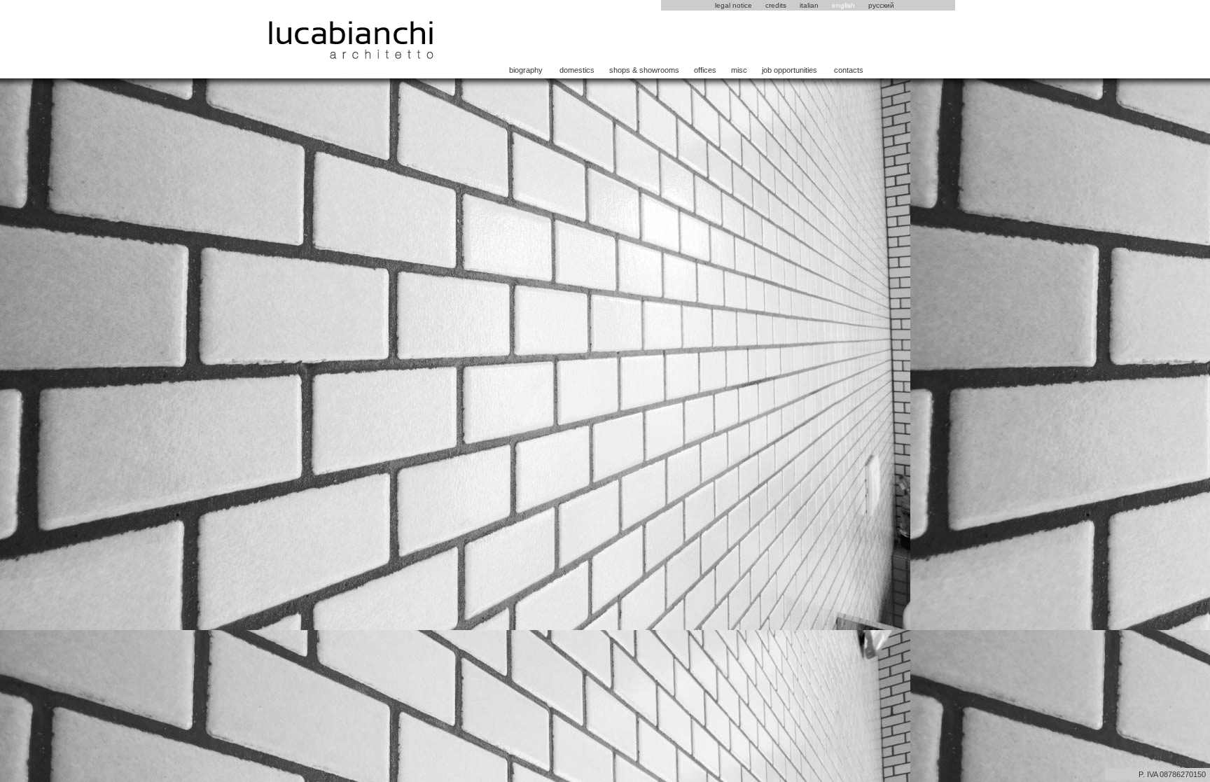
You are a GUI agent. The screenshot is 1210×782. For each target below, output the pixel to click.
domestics (576, 70)
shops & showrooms (644, 70)
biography (526, 70)
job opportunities (789, 70)
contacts (848, 70)
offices (705, 70)
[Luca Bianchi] (351, 56)
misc (739, 70)
